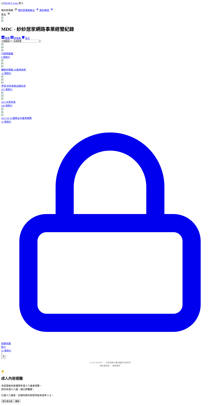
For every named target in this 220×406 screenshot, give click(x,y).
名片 (27, 38)
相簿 (7, 38)
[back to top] (3, 357)
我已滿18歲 (7, 401)
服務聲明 (116, 366)
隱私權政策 (105, 366)
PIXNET (99, 362)
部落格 (18, 38)
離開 (17, 401)
